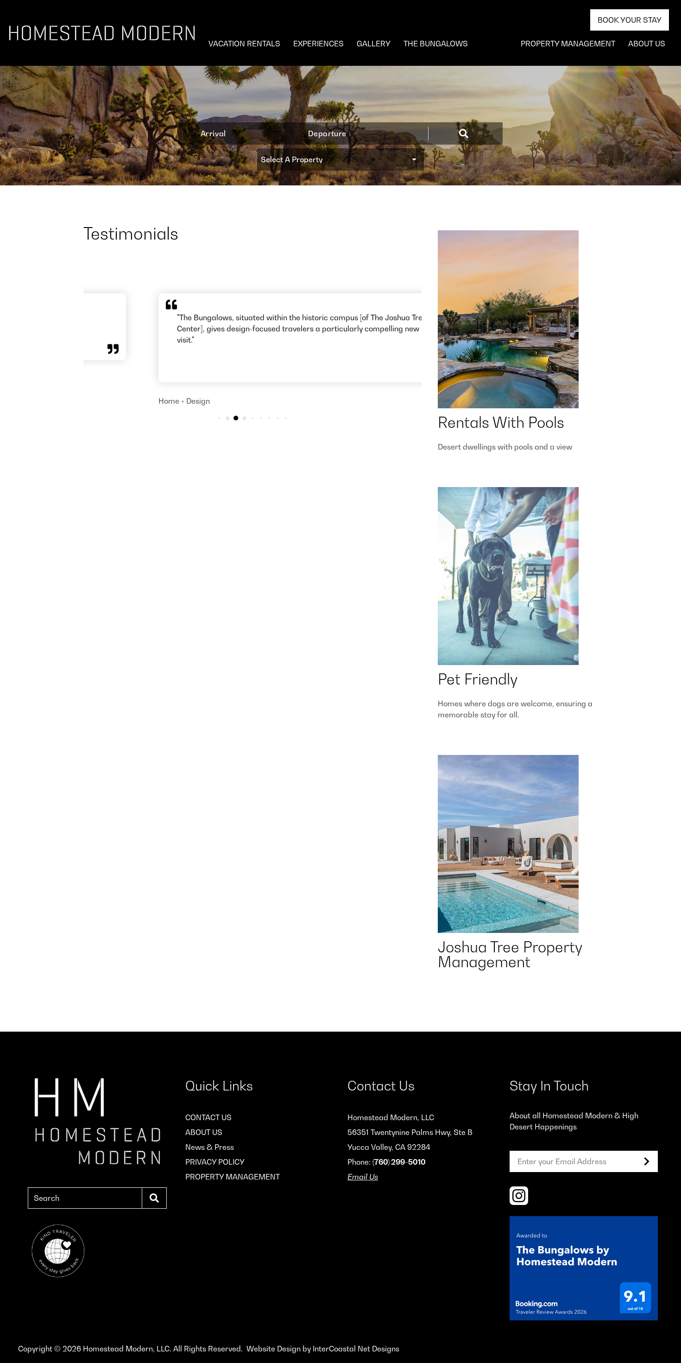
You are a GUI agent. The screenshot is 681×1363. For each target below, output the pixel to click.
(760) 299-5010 (399, 1161)
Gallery (374, 43)
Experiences (318, 43)
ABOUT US (646, 43)
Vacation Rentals (244, 43)
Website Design (273, 1348)
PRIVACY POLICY (215, 1161)
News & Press (209, 1147)
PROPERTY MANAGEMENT (568, 43)
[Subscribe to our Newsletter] (647, 1161)
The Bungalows (436, 43)
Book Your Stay (630, 20)
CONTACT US (208, 1117)
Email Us (362, 1176)
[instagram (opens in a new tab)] (519, 1195)
